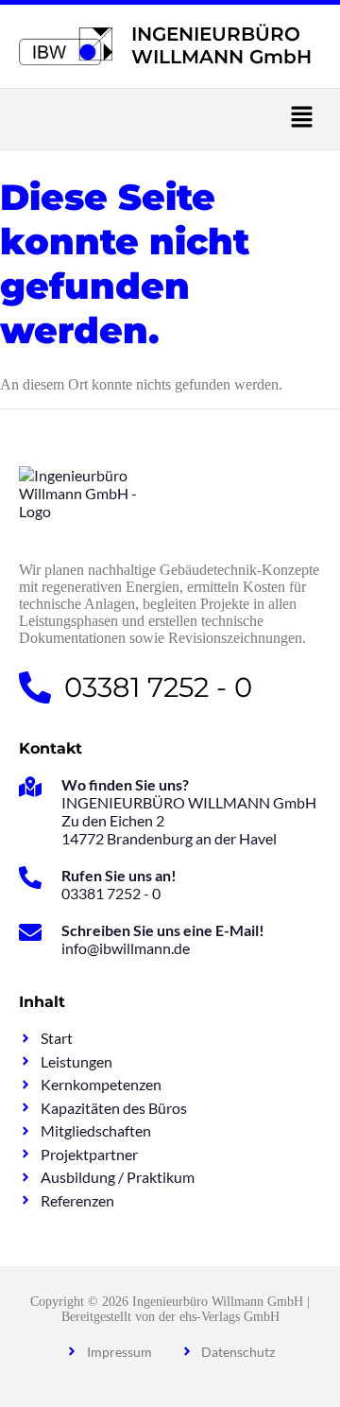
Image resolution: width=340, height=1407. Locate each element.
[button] (170, 119)
